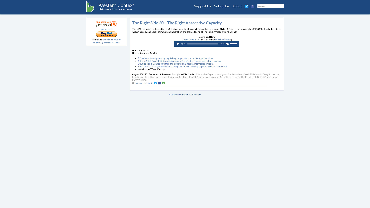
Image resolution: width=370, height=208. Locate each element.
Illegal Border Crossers (156, 77)
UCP (254, 77)
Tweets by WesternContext (106, 42)
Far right (176, 74)
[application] (206, 44)
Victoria (142, 79)
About (237, 6)
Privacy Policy (195, 94)
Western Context (116, 5)
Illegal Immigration (177, 77)
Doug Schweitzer (271, 74)
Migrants (223, 77)
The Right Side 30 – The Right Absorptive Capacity (177, 22)
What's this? (106, 29)
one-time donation (112, 39)
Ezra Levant (138, 77)
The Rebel (246, 77)
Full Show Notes (223, 39)
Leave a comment (143, 83)
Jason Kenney (211, 77)
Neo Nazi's (234, 77)
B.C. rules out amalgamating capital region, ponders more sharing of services (175, 58)
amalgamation (224, 74)
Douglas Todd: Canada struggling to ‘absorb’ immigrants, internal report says (175, 63)
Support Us (202, 6)
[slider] (234, 43)
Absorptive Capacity (206, 74)
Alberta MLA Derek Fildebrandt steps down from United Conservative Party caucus (179, 61)
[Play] (178, 43)
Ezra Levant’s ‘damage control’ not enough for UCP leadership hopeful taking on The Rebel (182, 66)
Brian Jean (237, 74)
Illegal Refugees (196, 77)
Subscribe (221, 6)
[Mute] (227, 43)
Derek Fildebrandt (252, 74)
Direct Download (190, 39)
